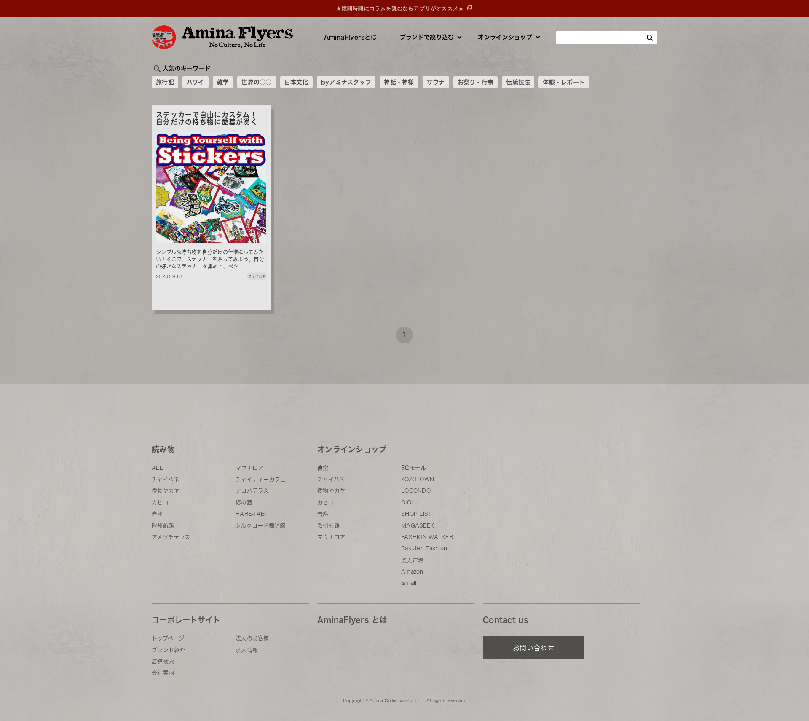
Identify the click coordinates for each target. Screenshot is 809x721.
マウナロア (249, 468)
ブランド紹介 (168, 650)
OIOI (407, 502)
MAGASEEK (417, 525)
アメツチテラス (171, 537)
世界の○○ (256, 82)
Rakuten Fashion (424, 548)
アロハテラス (252, 490)
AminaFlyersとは (350, 37)
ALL (157, 468)
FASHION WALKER (427, 537)
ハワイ (195, 82)
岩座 (157, 514)
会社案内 (163, 672)
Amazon (412, 571)
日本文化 (296, 82)
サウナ (436, 82)
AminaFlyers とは (352, 620)
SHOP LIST (416, 514)
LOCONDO (416, 490)
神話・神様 (399, 82)
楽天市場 (412, 560)
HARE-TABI (251, 514)
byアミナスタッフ (346, 82)
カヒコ (160, 502)
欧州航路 (163, 525)
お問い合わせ (533, 647)
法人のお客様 (252, 638)
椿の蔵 (244, 502)
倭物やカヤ (165, 490)
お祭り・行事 (476, 82)
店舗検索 (163, 661)
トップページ (168, 638)
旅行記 (165, 82)
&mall (408, 583)
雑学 (223, 82)
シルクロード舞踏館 (261, 525)
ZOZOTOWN (417, 479)
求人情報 (247, 650)
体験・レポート (564, 82)
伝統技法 (518, 82)
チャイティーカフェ (261, 479)
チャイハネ (165, 479)
